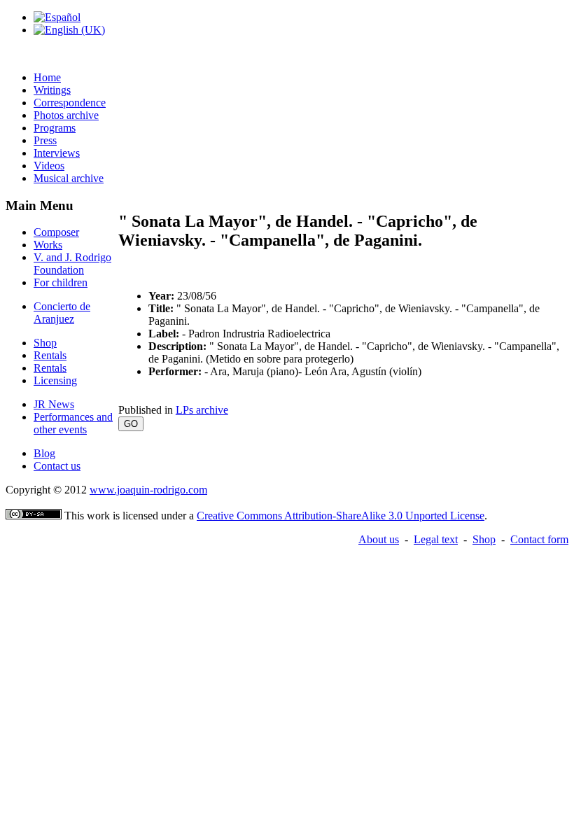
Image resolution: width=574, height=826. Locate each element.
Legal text (436, 539)
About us (378, 539)
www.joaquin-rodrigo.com (148, 490)
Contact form (539, 539)
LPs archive (202, 410)
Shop (484, 539)
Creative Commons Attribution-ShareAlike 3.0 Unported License (340, 516)
